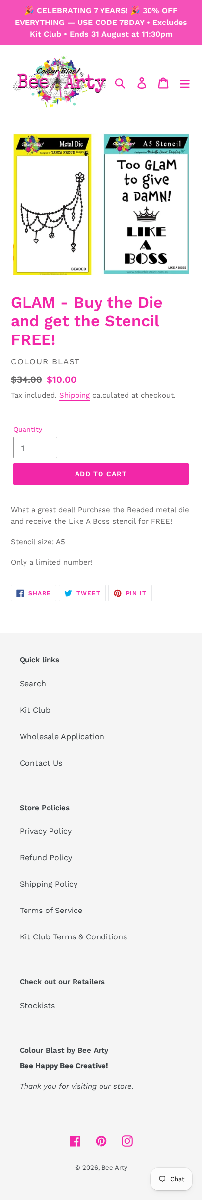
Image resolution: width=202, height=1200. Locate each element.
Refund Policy (46, 857)
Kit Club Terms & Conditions (73, 936)
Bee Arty (114, 1167)
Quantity (27, 429)
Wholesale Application (62, 736)
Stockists (37, 1005)
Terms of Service (51, 910)
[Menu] (185, 83)
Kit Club (35, 710)
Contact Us (41, 763)
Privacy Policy (46, 831)
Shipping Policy (48, 883)
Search (33, 683)
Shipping (74, 395)
